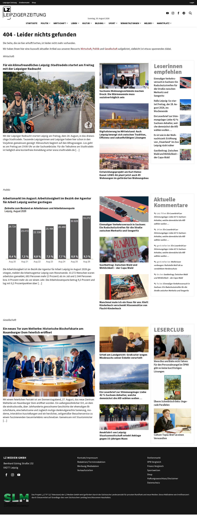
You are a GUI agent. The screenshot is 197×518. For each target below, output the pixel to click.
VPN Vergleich (154, 461)
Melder (148, 23)
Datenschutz (153, 482)
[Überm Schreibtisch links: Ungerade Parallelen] (172, 387)
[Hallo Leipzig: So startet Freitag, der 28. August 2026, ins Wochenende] (185, 106)
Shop (34, 2)
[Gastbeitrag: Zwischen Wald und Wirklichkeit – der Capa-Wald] (185, 154)
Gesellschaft (111, 48)
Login (192, 2)
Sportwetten (153, 470)
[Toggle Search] (190, 13)
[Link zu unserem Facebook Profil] (178, 13)
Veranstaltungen (130, 23)
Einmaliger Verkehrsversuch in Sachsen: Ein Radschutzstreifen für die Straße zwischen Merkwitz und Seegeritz (172, 287)
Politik (44, 23)
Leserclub (169, 329)
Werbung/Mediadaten (88, 466)
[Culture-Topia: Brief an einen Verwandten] (172, 420)
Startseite (31, 23)
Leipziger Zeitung (10, 2)
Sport (112, 23)
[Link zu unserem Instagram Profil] (173, 13)
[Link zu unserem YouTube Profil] (167, 13)
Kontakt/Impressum (87, 457)
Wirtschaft (60, 23)
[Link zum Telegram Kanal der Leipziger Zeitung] (184, 13)
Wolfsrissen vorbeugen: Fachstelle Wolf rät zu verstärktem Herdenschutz (168, 265)
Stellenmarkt (24, 2)
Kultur (86, 23)
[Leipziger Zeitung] (24, 13)
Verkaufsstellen (85, 470)
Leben (74, 23)
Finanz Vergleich (155, 466)
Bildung (99, 23)
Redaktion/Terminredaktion (91, 461)
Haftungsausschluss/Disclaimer (162, 478)
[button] (49, 23)
